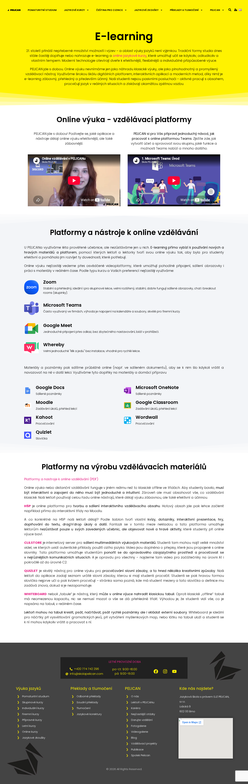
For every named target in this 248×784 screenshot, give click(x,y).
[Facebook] (155, 671)
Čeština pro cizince (109, 10)
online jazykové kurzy (130, 55)
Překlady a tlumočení (184, 10)
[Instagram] (165, 671)
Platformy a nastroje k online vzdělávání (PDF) (61, 479)
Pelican (215, 10)
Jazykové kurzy (74, 10)
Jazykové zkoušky (146, 10)
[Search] (229, 9)
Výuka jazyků (28, 688)
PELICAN (133, 688)
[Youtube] (174, 671)
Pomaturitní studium (42, 10)
